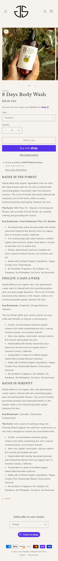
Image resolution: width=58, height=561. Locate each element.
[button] (6, 11)
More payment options (29, 155)
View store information (16, 170)
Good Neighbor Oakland (27, 551)
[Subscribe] (45, 524)
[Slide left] (23, 85)
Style (4, 112)
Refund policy (33, 555)
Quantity (5, 125)
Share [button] (8, 498)
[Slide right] (35, 85)
